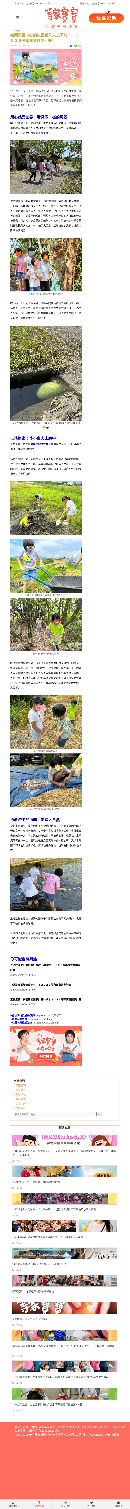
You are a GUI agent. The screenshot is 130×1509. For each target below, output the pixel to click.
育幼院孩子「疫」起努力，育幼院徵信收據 (36, 1182)
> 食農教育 (20, 1090)
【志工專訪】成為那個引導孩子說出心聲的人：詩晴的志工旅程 (47, 1236)
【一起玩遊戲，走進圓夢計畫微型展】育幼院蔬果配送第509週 (47, 1404)
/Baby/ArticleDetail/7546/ (23, 989)
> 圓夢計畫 (20, 1099)
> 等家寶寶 (20, 1085)
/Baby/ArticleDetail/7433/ (23, 975)
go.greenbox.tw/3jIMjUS (48, 1015)
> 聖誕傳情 (20, 1094)
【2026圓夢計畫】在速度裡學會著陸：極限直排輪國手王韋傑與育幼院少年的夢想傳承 (60, 1377)
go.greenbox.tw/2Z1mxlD (46, 1022)
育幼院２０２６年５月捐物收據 (30, 1318)
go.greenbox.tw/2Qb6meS (41, 1019)
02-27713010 (25, 1434)
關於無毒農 (21, 1426)
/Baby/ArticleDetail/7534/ (23, 1004)
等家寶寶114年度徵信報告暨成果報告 (33, 1291)
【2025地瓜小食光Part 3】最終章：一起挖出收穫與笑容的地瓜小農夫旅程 (54, 1209)
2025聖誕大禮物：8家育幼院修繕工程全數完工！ (39, 1264)
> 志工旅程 (20, 1104)
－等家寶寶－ (17, 31)
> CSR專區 (20, 1108)
